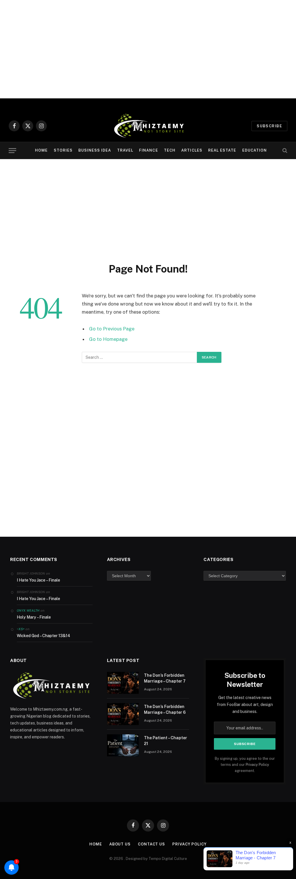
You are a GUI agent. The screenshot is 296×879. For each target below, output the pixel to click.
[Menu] (12, 150)
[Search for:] (139, 357)
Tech (169, 150)
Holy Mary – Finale (34, 617)
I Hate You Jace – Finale (38, 580)
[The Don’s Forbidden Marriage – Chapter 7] (123, 683)
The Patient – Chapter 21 (165, 740)
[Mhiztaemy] (148, 126)
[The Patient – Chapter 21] (123, 745)
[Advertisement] (148, 49)
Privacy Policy (257, 764)
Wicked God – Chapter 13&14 (43, 635)
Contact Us (151, 844)
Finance (148, 150)
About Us (120, 844)
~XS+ (21, 629)
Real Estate (222, 150)
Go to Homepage (108, 339)
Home (41, 150)
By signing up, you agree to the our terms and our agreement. (245, 764)
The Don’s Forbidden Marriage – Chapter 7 (165, 678)
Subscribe (269, 126)
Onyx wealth (28, 610)
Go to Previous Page (111, 329)
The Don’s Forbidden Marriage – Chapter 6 (165, 709)
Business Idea (94, 150)
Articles (191, 150)
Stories (63, 150)
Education (254, 150)
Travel (125, 150)
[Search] (284, 150)
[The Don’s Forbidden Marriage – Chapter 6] (123, 714)
